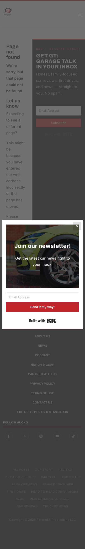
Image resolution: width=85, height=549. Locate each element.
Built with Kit (42, 320)
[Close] (77, 226)
